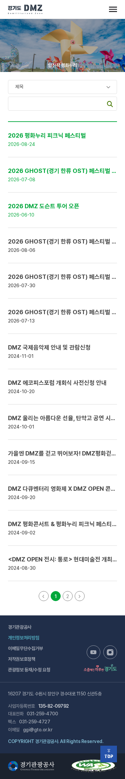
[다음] (80, 596)
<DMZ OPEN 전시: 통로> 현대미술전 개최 (66, 559)
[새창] (94, 762)
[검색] (110, 104)
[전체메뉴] (113, 9)
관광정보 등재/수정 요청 (29, 669)
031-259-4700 (42, 713)
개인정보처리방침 (23, 637)
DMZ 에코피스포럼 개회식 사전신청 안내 (57, 382)
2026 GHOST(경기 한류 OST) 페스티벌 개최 (65, 170)
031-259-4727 (34, 721)
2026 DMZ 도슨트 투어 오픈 (43, 206)
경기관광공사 (19, 627)
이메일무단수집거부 (25, 648)
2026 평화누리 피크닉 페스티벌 (47, 135)
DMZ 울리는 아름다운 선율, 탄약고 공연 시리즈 (64, 417)
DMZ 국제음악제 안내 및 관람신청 (49, 347)
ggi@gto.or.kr (38, 729)
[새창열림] (93, 652)
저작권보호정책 (21, 659)
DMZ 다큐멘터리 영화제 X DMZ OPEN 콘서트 (64, 488)
